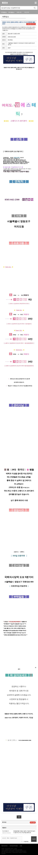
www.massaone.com (25, 740)
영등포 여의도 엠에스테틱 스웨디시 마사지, (19, 714)
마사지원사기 (5, 831)
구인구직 (26, 12)
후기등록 (33, 822)
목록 (19, 817)
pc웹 (21, 845)
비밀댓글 (26, 841)
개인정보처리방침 (14, 845)
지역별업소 (4, 12)
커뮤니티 (19, 12)
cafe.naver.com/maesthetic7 (12, 170)
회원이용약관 (4, 845)
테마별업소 (11, 12)
